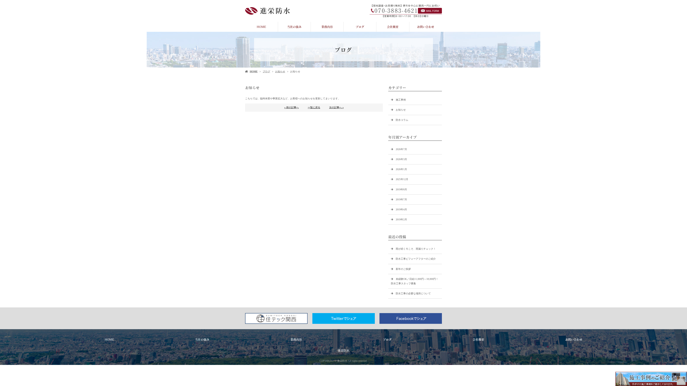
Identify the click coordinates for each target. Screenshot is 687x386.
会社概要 (392, 26)
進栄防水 (343, 350)
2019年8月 (401, 189)
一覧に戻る (314, 107)
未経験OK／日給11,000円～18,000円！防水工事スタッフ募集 (414, 281)
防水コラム (402, 120)
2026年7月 (401, 149)
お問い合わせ (425, 26)
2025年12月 (402, 179)
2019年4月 (401, 209)
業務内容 (327, 26)
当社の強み (294, 26)
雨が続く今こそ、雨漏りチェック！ (416, 249)
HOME (261, 26)
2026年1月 (401, 169)
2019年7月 (401, 199)
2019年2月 (401, 219)
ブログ (360, 26)
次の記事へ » (336, 107)
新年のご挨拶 (403, 269)
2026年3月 (401, 159)
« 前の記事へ (291, 107)
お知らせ (280, 71)
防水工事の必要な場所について (413, 293)
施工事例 (401, 99)
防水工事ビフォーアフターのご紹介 (416, 259)
